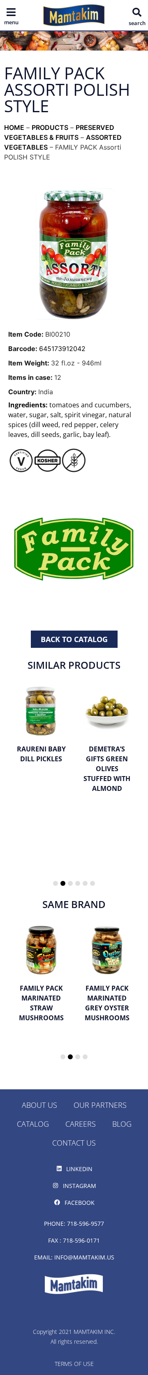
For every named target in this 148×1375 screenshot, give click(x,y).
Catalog (33, 1124)
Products (50, 127)
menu (11, 22)
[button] (137, 12)
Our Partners (100, 1105)
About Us (39, 1105)
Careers (80, 1124)
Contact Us (74, 1143)
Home (14, 127)
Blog (122, 1124)
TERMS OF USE (74, 1364)
